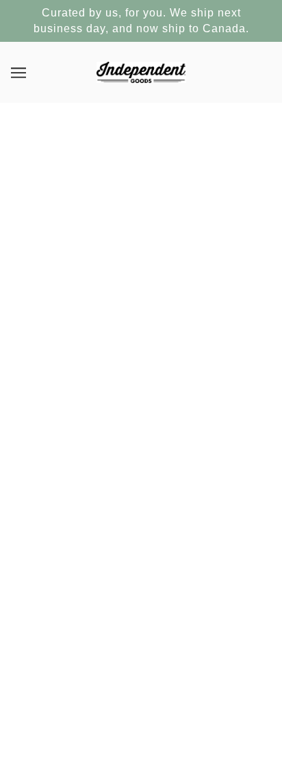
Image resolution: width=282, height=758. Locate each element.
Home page (150, 251)
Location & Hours (141, 561)
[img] (126, 447)
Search (141, 519)
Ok (219, 659)
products (159, 266)
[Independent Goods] (141, 71)
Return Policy (141, 539)
